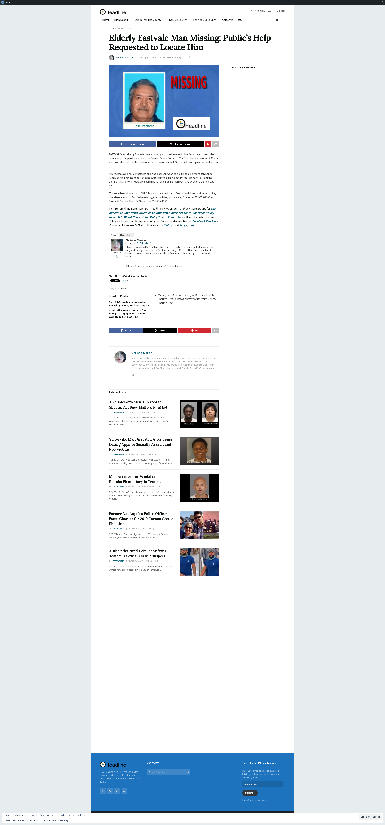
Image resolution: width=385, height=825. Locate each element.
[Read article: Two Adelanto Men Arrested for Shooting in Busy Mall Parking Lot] (199, 414)
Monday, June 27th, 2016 (150, 57)
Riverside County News (154, 213)
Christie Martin (126, 57)
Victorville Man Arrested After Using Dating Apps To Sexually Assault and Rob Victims (127, 313)
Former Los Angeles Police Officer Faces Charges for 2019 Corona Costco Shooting (141, 518)
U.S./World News (129, 217)
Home (111, 28)
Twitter (168, 225)
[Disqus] (164, 623)
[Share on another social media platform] (215, 144)
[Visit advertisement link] (164, 340)
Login (282, 10)
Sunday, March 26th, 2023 (138, 412)
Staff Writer (118, 412)
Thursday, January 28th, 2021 (140, 561)
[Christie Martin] (117, 244)
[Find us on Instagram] (117, 791)
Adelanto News (181, 213)
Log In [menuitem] (9, 2)
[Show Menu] (284, 20)
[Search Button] (277, 20)
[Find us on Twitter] (110, 791)
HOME (105, 20)
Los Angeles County (204, 20)
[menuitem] (2, 2)
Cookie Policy (62, 820)
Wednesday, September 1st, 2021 (141, 486)
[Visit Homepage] (113, 12)
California (227, 20)
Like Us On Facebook (243, 67)
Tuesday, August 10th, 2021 (139, 529)
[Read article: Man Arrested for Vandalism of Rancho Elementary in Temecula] (199, 488)
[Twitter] (117, 256)
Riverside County (177, 20)
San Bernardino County (148, 20)
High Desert (121, 20)
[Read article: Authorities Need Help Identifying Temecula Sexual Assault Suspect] (199, 562)
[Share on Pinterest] (208, 144)
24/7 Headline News (146, 243)
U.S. (240, 20)
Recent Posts (126, 235)
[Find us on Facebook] (103, 791)
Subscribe (250, 792)
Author (113, 235)
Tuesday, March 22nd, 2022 (139, 454)
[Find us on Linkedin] (124, 791)
